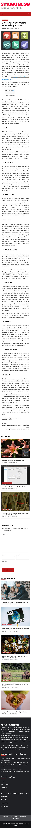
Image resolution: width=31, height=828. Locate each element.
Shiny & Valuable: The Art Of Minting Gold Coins (14, 712)
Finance (4, 708)
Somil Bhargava (6, 604)
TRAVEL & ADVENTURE (7, 652)
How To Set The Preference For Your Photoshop (15, 486)
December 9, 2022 (12, 462)
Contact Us (4, 787)
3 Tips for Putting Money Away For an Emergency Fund (15, 771)
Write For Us (4, 806)
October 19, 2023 (13, 631)
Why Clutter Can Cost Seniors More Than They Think (14, 762)
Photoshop (5, 20)
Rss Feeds (3, 799)
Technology (9, 624)
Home (2, 791)
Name (4, 555)
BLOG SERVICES (5, 784)
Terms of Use (4, 803)
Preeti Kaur (5, 28)
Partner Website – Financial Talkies (14, 754)
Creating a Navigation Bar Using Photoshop (17, 428)
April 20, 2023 (12, 713)
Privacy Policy (4, 796)
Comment (5, 534)
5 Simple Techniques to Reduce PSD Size (13, 460)
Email (18, 555)
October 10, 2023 (13, 687)
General (4, 598)
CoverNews (22, 823)
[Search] (28, 13)
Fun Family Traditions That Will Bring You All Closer (15, 602)
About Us (3, 781)
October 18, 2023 (13, 659)
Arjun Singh (5, 462)
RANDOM (10, 456)
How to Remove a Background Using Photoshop (15, 424)
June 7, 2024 (12, 604)
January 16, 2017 (13, 28)
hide (13, 90)
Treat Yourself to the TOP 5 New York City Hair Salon (15, 793)
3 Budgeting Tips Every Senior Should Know (12, 769)
